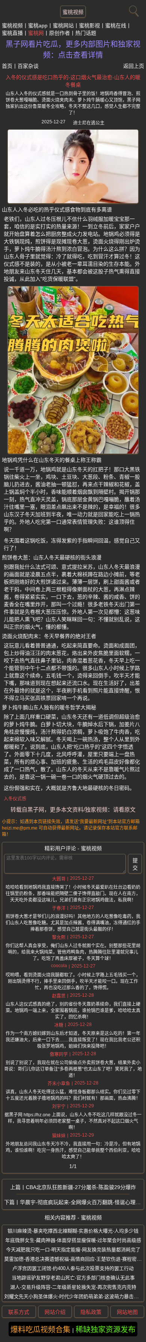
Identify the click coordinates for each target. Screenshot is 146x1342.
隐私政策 (90, 1312)
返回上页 (133, 66)
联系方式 (18, 1312)
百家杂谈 (28, 66)
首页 (7, 66)
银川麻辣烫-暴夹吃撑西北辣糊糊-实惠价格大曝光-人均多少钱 (73, 1231)
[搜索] (133, 9)
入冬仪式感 (15, 798)
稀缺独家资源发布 (106, 1330)
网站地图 (127, 1312)
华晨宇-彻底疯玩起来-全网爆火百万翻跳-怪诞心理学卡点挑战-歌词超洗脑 (82, 1202)
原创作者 (59, 33)
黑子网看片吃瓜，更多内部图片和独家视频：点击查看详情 (73, 49)
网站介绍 (55, 1312)
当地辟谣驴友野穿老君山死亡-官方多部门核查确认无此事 (73, 1278)
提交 (135, 864)
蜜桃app (38, 25)
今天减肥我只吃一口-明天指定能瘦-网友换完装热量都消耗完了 (73, 1249)
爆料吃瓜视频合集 (40, 1330)
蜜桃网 (36, 33)
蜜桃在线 (115, 25)
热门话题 (85, 33)
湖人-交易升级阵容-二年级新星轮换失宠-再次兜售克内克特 (73, 1287)
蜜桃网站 (63, 25)
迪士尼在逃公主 (88, 123)
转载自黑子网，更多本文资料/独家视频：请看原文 (73, 809)
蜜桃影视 (89, 25)
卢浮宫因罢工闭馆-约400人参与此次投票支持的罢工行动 (73, 1268)
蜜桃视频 (73, 12)
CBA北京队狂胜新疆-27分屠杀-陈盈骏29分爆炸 (81, 1187)
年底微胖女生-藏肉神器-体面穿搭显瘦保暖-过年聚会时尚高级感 (73, 1240)
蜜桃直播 (12, 33)
